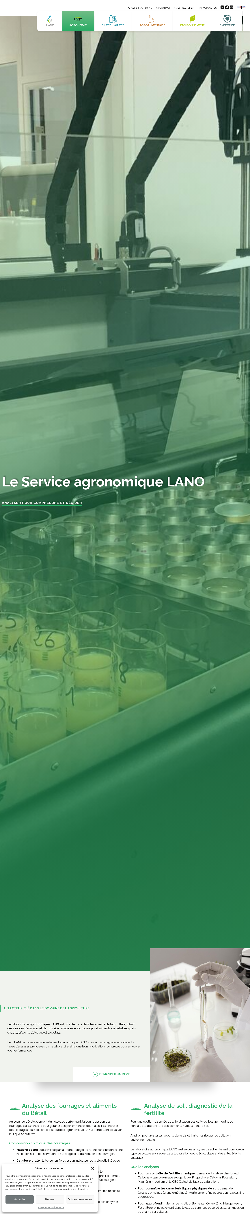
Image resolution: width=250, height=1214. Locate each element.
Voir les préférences (80, 1199)
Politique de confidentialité (51, 1207)
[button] (92, 1168)
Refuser (50, 1199)
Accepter (19, 1199)
